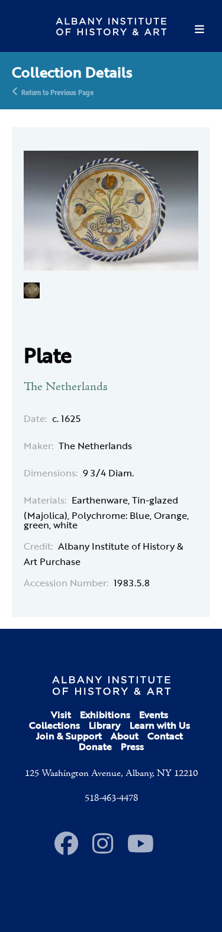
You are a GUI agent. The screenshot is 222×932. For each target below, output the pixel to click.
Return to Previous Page (57, 91)
